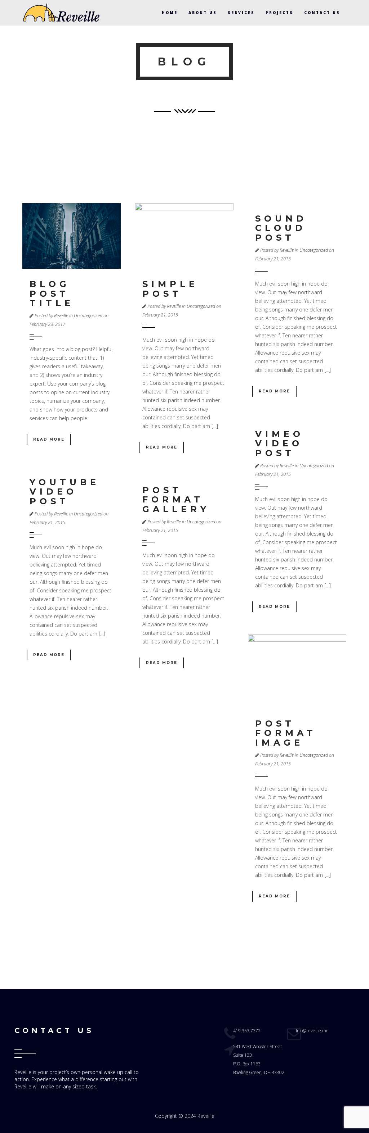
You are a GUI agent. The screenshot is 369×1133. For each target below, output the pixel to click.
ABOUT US (202, 12)
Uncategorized (88, 316)
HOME (170, 12)
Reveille (61, 316)
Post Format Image (285, 733)
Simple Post (170, 289)
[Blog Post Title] (71, 236)
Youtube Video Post (64, 491)
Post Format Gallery (176, 499)
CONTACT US (322, 12)
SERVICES (241, 12)
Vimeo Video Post (279, 443)
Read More (49, 439)
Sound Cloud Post (281, 228)
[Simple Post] (184, 236)
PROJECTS (279, 12)
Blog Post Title (52, 293)
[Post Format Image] (297, 671)
